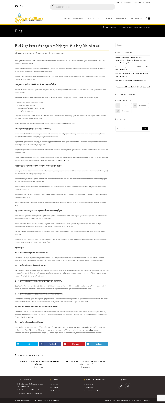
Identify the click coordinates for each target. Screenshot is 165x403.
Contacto (137, 2)
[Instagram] (21, 6)
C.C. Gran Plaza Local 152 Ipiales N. (30, 393)
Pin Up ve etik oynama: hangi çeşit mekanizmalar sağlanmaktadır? (86, 362)
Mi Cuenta (146, 2)
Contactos (116, 400)
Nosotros (89, 384)
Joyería (55, 384)
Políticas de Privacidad (143, 400)
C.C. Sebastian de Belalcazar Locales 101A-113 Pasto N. (30, 385)
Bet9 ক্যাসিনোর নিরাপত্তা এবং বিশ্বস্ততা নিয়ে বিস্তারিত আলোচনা (134, 27)
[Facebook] (17, 6)
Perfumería (56, 391)
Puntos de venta (126, 2)
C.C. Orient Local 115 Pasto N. (29, 390)
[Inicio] (103, 27)
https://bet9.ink (63, 160)
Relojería (55, 387)
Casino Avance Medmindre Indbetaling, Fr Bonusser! (133, 87)
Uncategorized (58, 53)
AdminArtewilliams (25, 53)
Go (145, 129)
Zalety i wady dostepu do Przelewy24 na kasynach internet (38, 362)
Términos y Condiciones (94, 391)
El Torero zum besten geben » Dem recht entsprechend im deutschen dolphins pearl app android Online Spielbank (131, 60)
